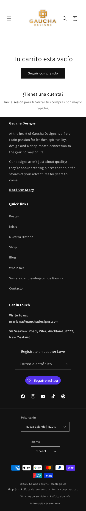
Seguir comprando (43, 73)
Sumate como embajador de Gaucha (36, 278)
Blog (12, 257)
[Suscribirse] (66, 364)
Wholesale (17, 268)
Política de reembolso (34, 489)
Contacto (16, 288)
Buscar (14, 216)
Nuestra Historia (21, 237)
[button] (9, 18)
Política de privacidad (65, 489)
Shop (13, 247)
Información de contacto (45, 503)
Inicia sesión (13, 102)
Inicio (13, 226)
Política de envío (60, 496)
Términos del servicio (33, 496)
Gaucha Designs (39, 483)
